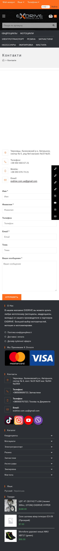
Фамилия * (7, 204)
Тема (4, 245)
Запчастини (10, 458)
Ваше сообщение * (12, 258)
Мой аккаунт (9, 2)
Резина (8, 452)
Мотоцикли (10, 441)
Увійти (54, 7)
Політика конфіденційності (20, 332)
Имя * (5, 191)
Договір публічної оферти (19, 341)
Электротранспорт (14, 447)
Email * (5, 231)
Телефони (33, 2)
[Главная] (3, 60)
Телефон (7, 218)
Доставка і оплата (16, 337)
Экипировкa (10, 469)
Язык (20, 2)
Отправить (11, 297)
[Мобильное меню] (3, 16)
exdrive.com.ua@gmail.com (24, 181)
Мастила (9, 475)
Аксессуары (10, 464)
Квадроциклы (11, 435)
